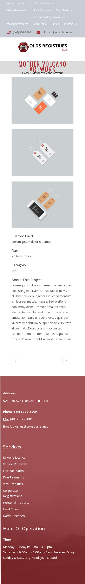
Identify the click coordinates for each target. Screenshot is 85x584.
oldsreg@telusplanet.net (30, 426)
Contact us (70, 24)
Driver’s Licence (44, 3)
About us (24, 3)
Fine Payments (42, 10)
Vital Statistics (64, 10)
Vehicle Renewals (16, 10)
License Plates (13, 471)
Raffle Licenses (14, 516)
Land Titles (39, 24)
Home (10, 3)
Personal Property (17, 24)
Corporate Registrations (48, 17)
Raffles (55, 24)
